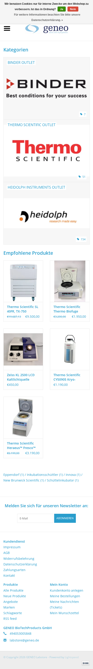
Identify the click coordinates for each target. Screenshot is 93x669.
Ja (61, 9)
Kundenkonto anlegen (66, 590)
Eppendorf (13, 474)
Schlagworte (12, 613)
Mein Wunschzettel (64, 613)
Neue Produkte (14, 596)
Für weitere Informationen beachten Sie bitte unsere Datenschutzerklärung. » (47, 17)
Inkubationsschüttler (45, 474)
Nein (73, 9)
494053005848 (20, 633)
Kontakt (9, 575)
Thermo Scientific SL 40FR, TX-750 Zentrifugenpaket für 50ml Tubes (23, 309)
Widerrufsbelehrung (18, 558)
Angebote (10, 602)
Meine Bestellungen (65, 596)
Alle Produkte (13, 590)
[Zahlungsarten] (85, 663)
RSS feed (10, 618)
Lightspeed (72, 657)
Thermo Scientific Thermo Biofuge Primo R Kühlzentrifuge (66, 309)
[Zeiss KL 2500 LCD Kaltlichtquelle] (23, 349)
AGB (6, 553)
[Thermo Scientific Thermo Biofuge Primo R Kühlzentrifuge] (70, 281)
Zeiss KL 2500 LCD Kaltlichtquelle (21, 377)
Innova (73, 474)
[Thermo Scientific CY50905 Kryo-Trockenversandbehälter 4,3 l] (70, 349)
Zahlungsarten (14, 570)
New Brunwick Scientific (23, 480)
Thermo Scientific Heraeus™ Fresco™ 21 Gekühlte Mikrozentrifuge (21, 445)
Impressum (12, 547)
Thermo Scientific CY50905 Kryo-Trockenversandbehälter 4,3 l (69, 377)
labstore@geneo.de (24, 640)
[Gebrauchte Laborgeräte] (53, 28)
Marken (9, 607)
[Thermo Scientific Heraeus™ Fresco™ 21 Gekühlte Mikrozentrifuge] (23, 417)
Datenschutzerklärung (20, 564)
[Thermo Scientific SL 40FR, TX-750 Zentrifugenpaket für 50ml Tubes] (23, 281)
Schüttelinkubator (63, 480)
